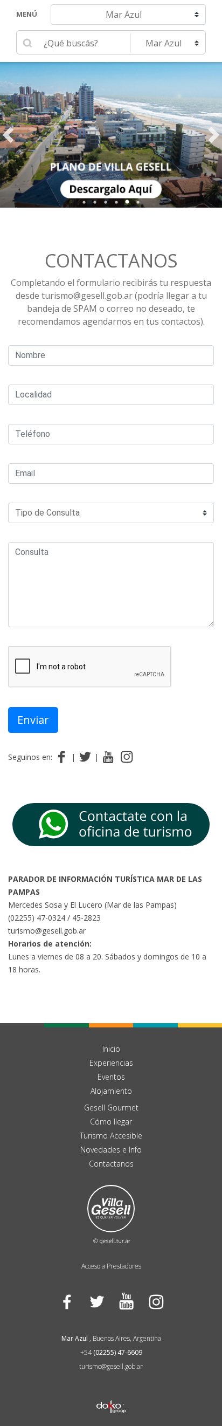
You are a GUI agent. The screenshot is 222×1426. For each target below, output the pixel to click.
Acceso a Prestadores (111, 1266)
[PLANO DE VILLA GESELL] (111, 135)
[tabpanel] (111, 135)
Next (214, 135)
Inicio (111, 1049)
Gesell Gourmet (111, 1107)
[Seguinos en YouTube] (108, 757)
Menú (26, 14)
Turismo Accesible (111, 1135)
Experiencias (111, 1063)
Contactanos (111, 260)
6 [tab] (138, 202)
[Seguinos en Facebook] (63, 757)
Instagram (155, 1302)
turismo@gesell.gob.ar (47, 930)
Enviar (33, 719)
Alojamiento (111, 1091)
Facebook (66, 1302)
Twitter (96, 1302)
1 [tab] (84, 202)
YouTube (126, 1302)
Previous (8, 135)
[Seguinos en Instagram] (126, 757)
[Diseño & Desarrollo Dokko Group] (111, 1392)
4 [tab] (116, 202)
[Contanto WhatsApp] (111, 823)
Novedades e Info (111, 1149)
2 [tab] (94, 202)
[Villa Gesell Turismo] (111, 1213)
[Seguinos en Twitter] (87, 757)
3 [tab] (105, 202)
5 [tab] (127, 202)
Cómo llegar (111, 1121)
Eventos (111, 1077)
